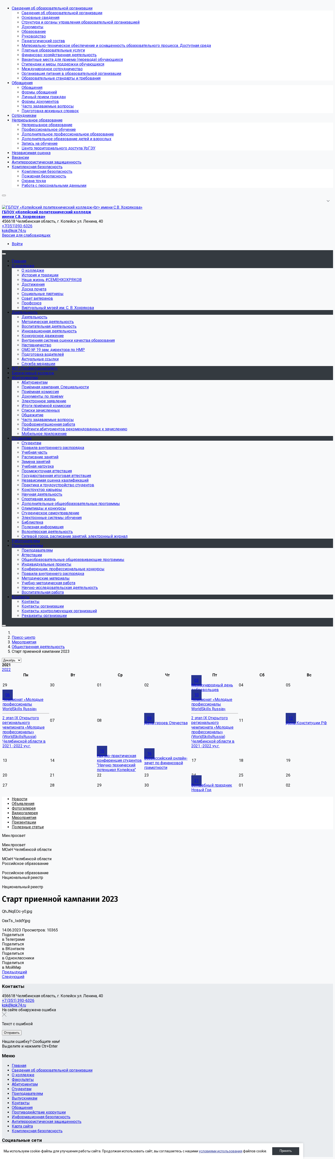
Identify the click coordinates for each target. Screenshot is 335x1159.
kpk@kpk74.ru (14, 230)
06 (7, 695)
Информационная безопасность (41, 1117)
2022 (6, 669)
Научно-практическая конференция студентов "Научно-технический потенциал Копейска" (119, 762)
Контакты (21, 1103)
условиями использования (220, 1151)
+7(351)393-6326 (17, 226)
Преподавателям (27, 1093)
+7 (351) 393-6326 (18, 1000)
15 (102, 751)
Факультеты (23, 1079)
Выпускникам (24, 1098)
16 (149, 753)
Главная (19, 1065)
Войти (17, 244)
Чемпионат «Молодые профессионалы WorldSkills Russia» (22, 704)
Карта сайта (22, 1126)
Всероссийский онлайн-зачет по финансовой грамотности (166, 763)
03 (196, 680)
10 (196, 695)
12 (291, 718)
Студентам (21, 1089)
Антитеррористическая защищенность (46, 1121)
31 (196, 780)
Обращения (22, 1107)
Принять (286, 1151)
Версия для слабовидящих (26, 235)
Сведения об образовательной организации (52, 1070)
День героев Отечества (166, 723)
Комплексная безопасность (37, 1131)
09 (149, 718)
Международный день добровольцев (212, 687)
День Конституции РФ (306, 723)
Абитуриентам (25, 1084)
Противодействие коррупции (39, 1112)
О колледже (23, 1075)
